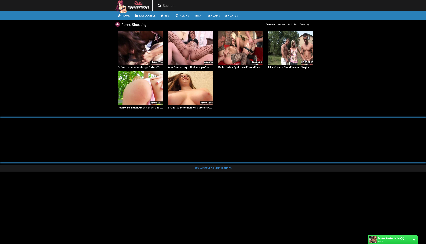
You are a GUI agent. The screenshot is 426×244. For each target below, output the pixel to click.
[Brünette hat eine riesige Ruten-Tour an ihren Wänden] (140, 48)
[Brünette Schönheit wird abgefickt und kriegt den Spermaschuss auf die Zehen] (190, 88)
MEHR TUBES (223, 168)
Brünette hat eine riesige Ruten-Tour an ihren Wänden (151, 67)
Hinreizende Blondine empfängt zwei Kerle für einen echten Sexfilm (309, 67)
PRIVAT (198, 15)
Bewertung (305, 24)
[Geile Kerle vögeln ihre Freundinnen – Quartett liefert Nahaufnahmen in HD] (240, 48)
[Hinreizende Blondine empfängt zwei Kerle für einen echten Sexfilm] (290, 48)
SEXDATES (231, 15)
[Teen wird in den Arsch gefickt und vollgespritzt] (140, 88)
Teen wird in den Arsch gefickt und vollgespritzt (147, 107)
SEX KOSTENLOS (204, 168)
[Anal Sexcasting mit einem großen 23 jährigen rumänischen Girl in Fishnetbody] (190, 48)
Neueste (281, 24)
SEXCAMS (214, 15)
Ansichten (292, 24)
